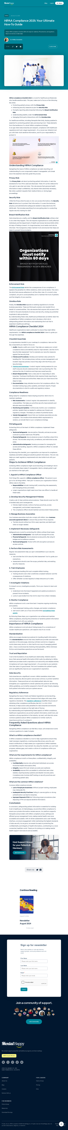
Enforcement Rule (18, 287)
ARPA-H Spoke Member (9, 1055)
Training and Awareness (21, 366)
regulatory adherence (34, 701)
